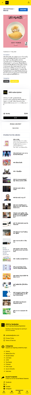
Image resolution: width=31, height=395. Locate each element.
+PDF (7, 360)
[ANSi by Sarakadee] (16, 2)
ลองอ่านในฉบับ (10, 369)
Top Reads (9, 362)
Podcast (8, 364)
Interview (8, 371)
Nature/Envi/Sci (10, 353)
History (8, 351)
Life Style (6, 81)
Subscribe (23, 9)
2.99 (15, 117)
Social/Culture (14, 81)
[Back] (2, 2)
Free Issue (9, 366)
